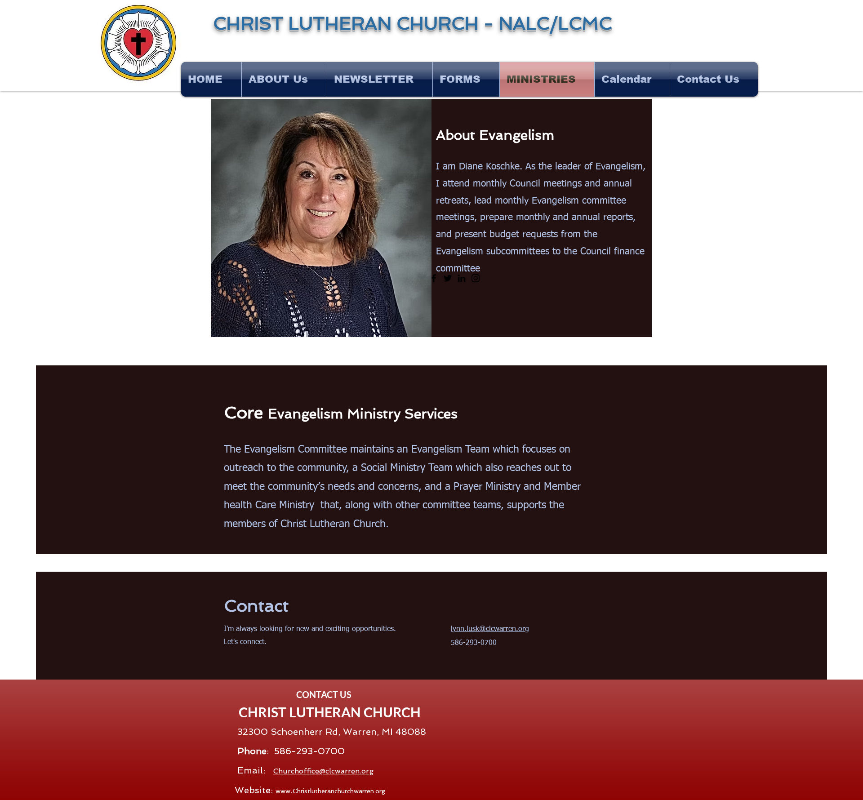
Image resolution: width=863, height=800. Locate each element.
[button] (379, 79)
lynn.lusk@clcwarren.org (490, 629)
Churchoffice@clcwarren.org (323, 771)
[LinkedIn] (461, 278)
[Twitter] (447, 278)
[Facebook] (433, 278)
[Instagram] (475, 278)
